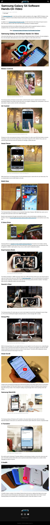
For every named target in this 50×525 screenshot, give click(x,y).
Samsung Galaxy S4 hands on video (17, 21)
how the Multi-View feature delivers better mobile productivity (23, 217)
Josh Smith (5, 13)
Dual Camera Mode (26, 278)
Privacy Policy (25, 517)
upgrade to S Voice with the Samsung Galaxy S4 (21, 243)
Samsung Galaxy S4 (7, 16)
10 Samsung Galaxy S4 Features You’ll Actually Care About (26, 30)
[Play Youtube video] (25, 53)
